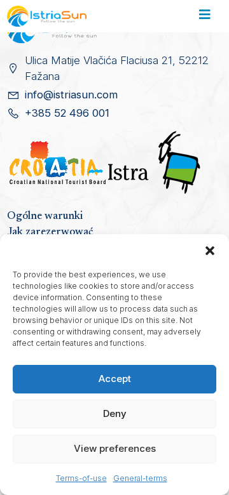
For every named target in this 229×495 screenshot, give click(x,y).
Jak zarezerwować (50, 232)
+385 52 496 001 (67, 113)
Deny (115, 413)
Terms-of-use (81, 478)
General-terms (140, 478)
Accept (115, 379)
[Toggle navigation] (204, 16)
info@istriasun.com (71, 94)
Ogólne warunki (45, 216)
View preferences (115, 448)
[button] (210, 250)
